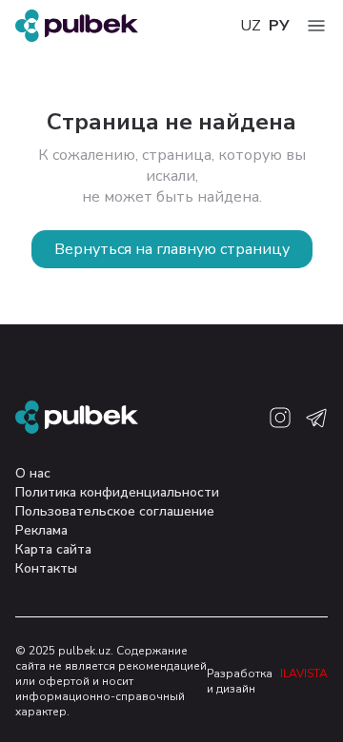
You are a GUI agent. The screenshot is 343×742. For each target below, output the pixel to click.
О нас (32, 473)
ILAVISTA (304, 673)
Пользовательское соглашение (114, 511)
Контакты (46, 568)
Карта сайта (53, 549)
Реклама (41, 530)
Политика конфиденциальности (117, 492)
